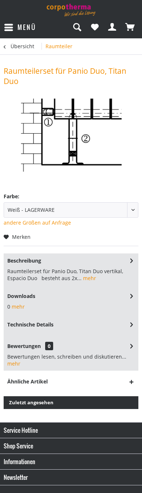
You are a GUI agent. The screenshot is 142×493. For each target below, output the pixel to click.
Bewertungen (24, 346)
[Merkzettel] (94, 27)
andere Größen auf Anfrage (37, 222)
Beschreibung (24, 260)
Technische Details (30, 324)
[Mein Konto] (112, 27)
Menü (26, 27)
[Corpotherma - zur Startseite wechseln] (71, 10)
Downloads (21, 296)
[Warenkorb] (130, 27)
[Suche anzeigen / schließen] (77, 27)
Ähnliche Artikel (27, 381)
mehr (89, 278)
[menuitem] (20, 27)
